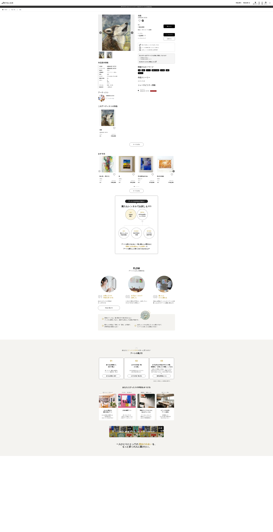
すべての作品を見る (148, 6)
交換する (169, 38)
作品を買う (239, 2)
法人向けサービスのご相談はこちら (147, 61)
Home (6, 9)
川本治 (101, 178)
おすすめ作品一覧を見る (136, 376)
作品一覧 (13, 9)
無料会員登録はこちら (162, 376)
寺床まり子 (140, 178)
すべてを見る (136, 144)
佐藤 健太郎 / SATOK (111, 68)
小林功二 (120, 178)
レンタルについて (142, 38)
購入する (169, 26)
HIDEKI (158, 178)
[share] (143, 21)
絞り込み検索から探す (111, 376)
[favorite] (139, 20)
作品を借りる (246, 2)
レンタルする (169, 34)
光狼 (20, 9)
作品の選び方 (109, 308)
